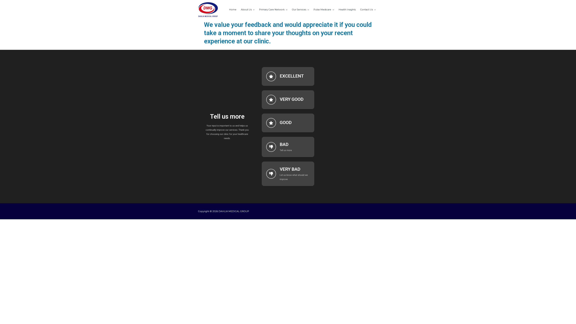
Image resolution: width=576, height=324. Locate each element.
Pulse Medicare (322, 9)
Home (232, 9)
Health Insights (347, 9)
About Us (246, 9)
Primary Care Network (272, 9)
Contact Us (366, 9)
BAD (284, 144)
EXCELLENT (292, 76)
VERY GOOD (291, 99)
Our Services (299, 9)
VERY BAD (290, 169)
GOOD (286, 122)
